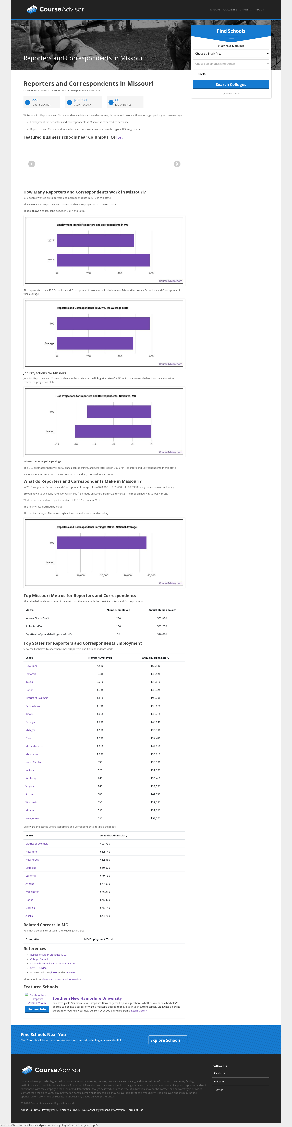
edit (120, 137)
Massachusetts (34, 746)
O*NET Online (38, 967)
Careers (246, 9)
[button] (31, 164)
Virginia (30, 786)
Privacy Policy (50, 1109)
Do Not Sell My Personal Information (103, 1109)
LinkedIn (219, 1081)
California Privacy (70, 1109)
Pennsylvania (33, 706)
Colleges (230, 9)
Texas (29, 681)
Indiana (30, 770)
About (259, 9)
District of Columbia (37, 697)
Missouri (30, 810)
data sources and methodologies (61, 979)
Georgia (30, 722)
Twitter (218, 1089)
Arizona (30, 794)
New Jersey (32, 818)
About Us (26, 1109)
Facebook (219, 1073)
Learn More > (139, 1010)
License (70, 972)
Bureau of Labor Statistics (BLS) (48, 954)
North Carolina (34, 762)
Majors (215, 9)
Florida (29, 690)
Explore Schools (165, 1040)
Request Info (37, 1009)
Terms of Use (135, 1109)
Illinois (29, 714)
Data (37, 1109)
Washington (32, 891)
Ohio (28, 738)
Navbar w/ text (55, 9)
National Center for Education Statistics (53, 963)
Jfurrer (54, 972)
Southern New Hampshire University (87, 998)
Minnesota (32, 754)
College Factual (39, 959)
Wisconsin (31, 802)
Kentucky (31, 778)
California (31, 674)
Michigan (30, 730)
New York (31, 665)
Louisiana (31, 867)
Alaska (29, 915)
